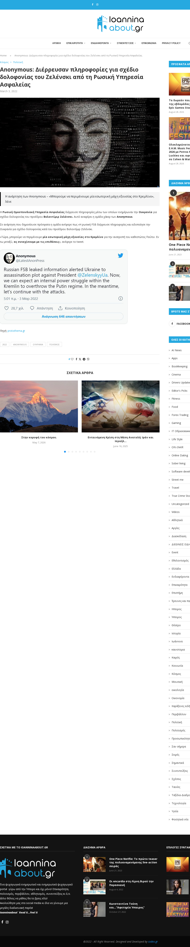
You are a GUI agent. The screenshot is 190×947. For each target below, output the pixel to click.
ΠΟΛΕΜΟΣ (54, 344)
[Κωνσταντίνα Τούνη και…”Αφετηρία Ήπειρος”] (94, 909)
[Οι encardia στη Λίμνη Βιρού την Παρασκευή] (94, 887)
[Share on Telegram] (84, 359)
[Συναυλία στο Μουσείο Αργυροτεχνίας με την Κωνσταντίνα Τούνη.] (177, 887)
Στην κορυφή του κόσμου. (39, 437)
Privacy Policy (171, 43)
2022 (4, 344)
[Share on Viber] (88, 359)
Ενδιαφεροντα (100, 43)
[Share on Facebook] (76, 359)
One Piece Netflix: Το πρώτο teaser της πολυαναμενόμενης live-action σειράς (133, 862)
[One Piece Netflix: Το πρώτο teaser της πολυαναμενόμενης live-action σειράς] (94, 864)
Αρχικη (56, 43)
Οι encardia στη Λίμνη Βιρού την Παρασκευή (131, 883)
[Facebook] (92, 4)
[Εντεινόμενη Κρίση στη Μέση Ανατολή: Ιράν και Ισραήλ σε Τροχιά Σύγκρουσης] (121, 406)
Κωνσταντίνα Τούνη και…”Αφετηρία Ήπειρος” (127, 905)
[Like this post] (72, 359)
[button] (5, 416)
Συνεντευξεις (125, 43)
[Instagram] (97, 4)
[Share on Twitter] (80, 359)
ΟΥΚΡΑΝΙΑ (38, 344)
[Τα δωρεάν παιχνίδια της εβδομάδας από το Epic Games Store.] (177, 864)
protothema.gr (16, 330)
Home (3, 55)
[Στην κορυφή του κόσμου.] (39, 406)
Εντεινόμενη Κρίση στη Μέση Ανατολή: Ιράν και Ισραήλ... (120, 439)
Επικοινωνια (149, 43)
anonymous (20, 344)
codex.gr (153, 941)
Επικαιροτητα (74, 43)
